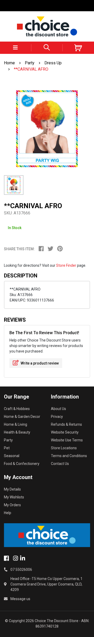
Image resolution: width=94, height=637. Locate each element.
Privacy (57, 416)
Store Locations (64, 448)
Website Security (65, 432)
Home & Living (15, 424)
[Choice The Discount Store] (47, 26)
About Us (58, 409)
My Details (12, 489)
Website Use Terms (67, 440)
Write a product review (39, 363)
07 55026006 (21, 569)
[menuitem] (43, 249)
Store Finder (66, 265)
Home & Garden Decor (22, 416)
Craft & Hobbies (17, 409)
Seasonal (11, 456)
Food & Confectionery (21, 464)
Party (8, 440)
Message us (20, 599)
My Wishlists (14, 497)
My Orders (12, 505)
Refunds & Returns (66, 424)
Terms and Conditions (69, 456)
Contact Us (60, 464)
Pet (7, 448)
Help (7, 513)
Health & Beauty (17, 432)
